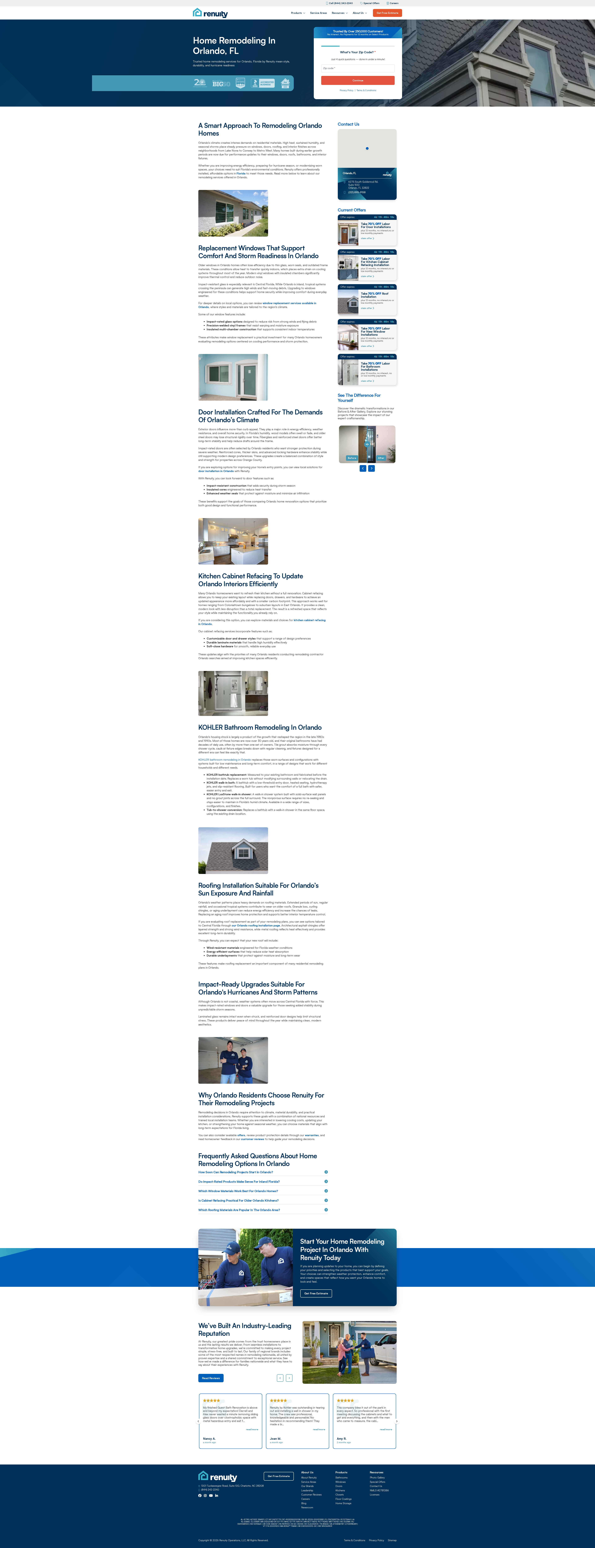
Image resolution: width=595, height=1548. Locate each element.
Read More (252, 1429)
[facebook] (199, 1495)
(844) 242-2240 (210, 1489)
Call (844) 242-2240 (341, 3)
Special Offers (371, 3)
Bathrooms (341, 1477)
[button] (367, 148)
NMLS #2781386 (379, 1490)
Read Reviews (211, 1378)
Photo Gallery (377, 1477)
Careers (394, 3)
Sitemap (392, 1540)
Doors (338, 1486)
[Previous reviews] (280, 1378)
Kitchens (340, 1490)
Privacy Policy (346, 90)
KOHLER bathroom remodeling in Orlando (224, 759)
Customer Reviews (311, 1494)
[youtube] (211, 1495)
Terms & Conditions (366, 90)
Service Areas (318, 12)
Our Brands (307, 1486)
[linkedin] (216, 1495)
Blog (303, 1503)
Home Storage (343, 1503)
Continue (358, 80)
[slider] (367, 444)
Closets (339, 1494)
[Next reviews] (289, 1378)
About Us (358, 12)
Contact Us (376, 1486)
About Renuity (309, 1477)
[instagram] (205, 1495)
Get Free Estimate (387, 12)
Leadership (307, 1490)
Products (296, 12)
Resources (338, 12)
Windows (340, 1481)
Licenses (374, 1494)
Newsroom (307, 1507)
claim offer (366, 238)
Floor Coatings (343, 1498)
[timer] (367, 217)
